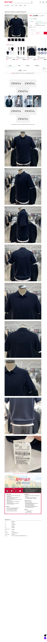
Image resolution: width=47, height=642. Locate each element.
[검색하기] (32, 2)
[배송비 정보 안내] (44, 25)
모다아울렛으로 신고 (29, 73)
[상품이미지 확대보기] (27, 36)
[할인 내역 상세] (43, 15)
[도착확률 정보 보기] (40, 21)
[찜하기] (30, 33)
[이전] (5, 53)
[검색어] (23, 2)
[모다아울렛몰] (8, 2)
